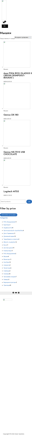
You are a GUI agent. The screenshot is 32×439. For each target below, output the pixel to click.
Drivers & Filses (9, 215)
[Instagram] (18, 293)
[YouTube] (16, 293)
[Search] (29, 202)
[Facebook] (13, 293)
